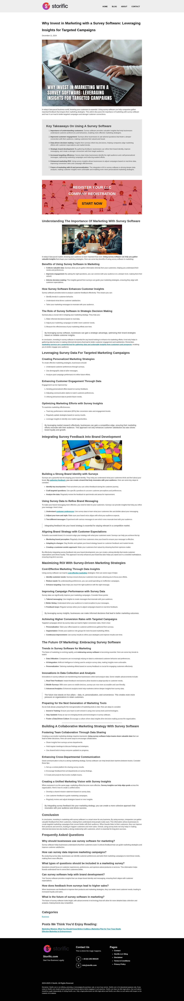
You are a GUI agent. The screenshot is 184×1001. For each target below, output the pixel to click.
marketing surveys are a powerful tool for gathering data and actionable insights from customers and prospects (87, 344)
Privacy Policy (120, 964)
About (124, 6)
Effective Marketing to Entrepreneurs (57, 931)
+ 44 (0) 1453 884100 (90, 959)
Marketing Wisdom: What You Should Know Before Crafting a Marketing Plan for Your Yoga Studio (81, 929)
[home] (55, 6)
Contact (136, 6)
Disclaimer (118, 957)
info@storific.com (89, 965)
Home (105, 6)
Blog (114, 6)
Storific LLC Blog (121, 954)
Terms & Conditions (122, 961)
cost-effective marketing (77, 573)
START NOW (92, 203)
